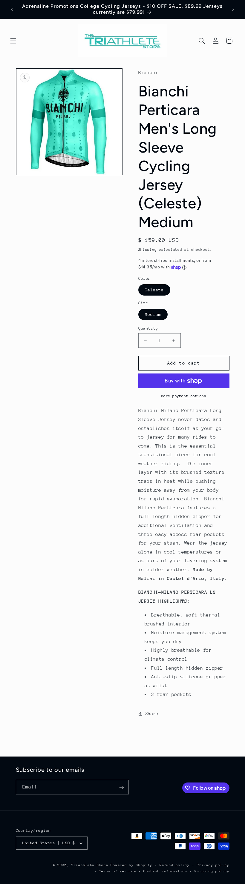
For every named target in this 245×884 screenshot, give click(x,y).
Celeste (154, 290)
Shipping (147, 249)
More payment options (183, 396)
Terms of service (117, 871)
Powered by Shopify (131, 865)
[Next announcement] (233, 9)
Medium (153, 314)
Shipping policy (212, 871)
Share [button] (152, 713)
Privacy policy (213, 865)
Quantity (148, 328)
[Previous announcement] (12, 9)
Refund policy (175, 865)
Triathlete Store (89, 865)
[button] (13, 40)
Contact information (165, 871)
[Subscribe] (121, 787)
